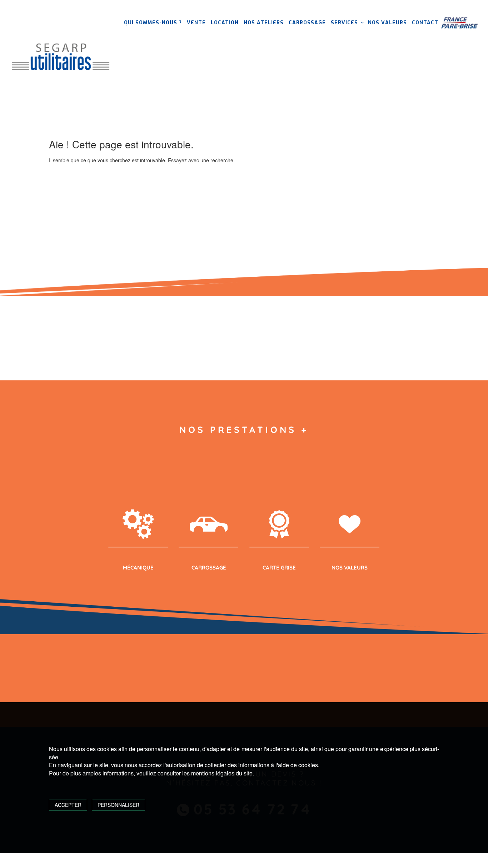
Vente (196, 22)
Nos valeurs (387, 22)
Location (225, 22)
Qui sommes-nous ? (153, 22)
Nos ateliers (264, 22)
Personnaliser (118, 804)
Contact (425, 22)
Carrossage (307, 22)
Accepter (68, 804)
